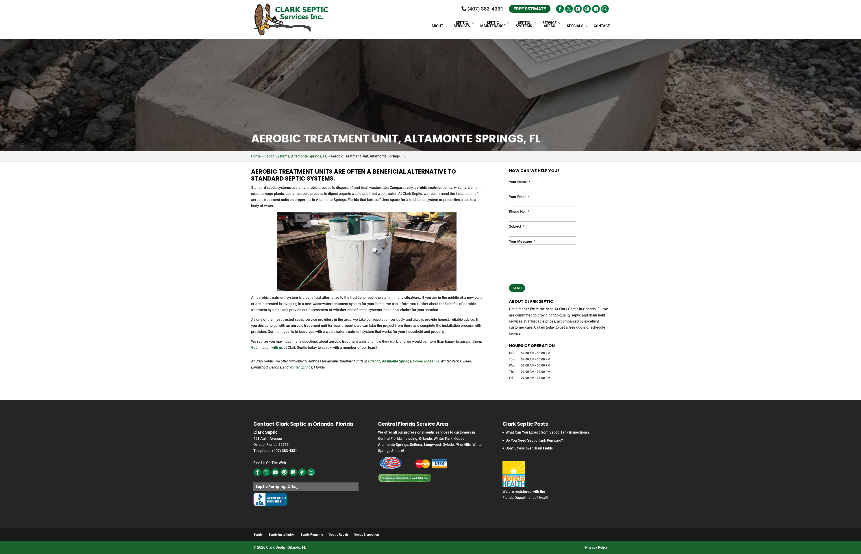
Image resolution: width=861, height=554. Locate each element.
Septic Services (462, 24)
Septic (258, 534)
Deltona (416, 445)
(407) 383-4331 (484, 9)
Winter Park (443, 438)
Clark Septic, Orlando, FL (286, 547)
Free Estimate (529, 8)
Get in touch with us (267, 347)
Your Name (519, 182)
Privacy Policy (596, 547)
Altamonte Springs (396, 361)
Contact (602, 26)
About (437, 26)
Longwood (432, 445)
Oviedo (448, 445)
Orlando (374, 361)
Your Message (522, 241)
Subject (516, 226)
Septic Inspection (366, 534)
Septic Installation (281, 534)
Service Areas (549, 24)
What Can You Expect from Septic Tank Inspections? (547, 432)
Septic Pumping (311, 534)
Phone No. (519, 211)
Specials (575, 26)
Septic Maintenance (492, 24)
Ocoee (418, 361)
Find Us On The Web (269, 463)
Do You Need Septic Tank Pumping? (534, 440)
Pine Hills (431, 361)
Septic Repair (338, 534)
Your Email (519, 197)
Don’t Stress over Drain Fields (529, 448)
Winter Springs (300, 367)
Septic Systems (524, 24)
